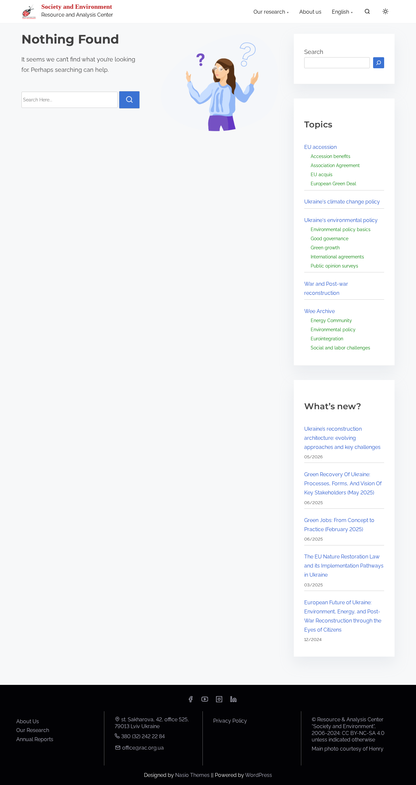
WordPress (258, 775)
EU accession (320, 147)
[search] (367, 13)
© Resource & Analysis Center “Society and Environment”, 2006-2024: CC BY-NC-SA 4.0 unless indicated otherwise (348, 729)
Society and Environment (76, 6)
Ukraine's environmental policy (341, 220)
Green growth (325, 247)
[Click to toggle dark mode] (385, 12)
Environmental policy (333, 329)
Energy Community (331, 320)
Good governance (329, 238)
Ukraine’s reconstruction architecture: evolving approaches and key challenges (342, 438)
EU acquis (321, 174)
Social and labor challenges (340, 347)
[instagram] (219, 701)
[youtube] (205, 701)
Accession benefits (330, 156)
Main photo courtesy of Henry (348, 749)
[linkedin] (233, 701)
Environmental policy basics (340, 229)
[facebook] (190, 701)
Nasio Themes (193, 775)
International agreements (337, 256)
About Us (27, 721)
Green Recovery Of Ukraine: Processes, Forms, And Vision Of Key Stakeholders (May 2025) (343, 483)
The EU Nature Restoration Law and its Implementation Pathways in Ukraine (344, 566)
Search (313, 51)
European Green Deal (333, 183)
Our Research (32, 730)
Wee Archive (319, 311)
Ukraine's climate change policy (342, 202)
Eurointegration (327, 338)
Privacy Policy (230, 721)
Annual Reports (34, 739)
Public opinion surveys (334, 265)
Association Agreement (335, 165)
